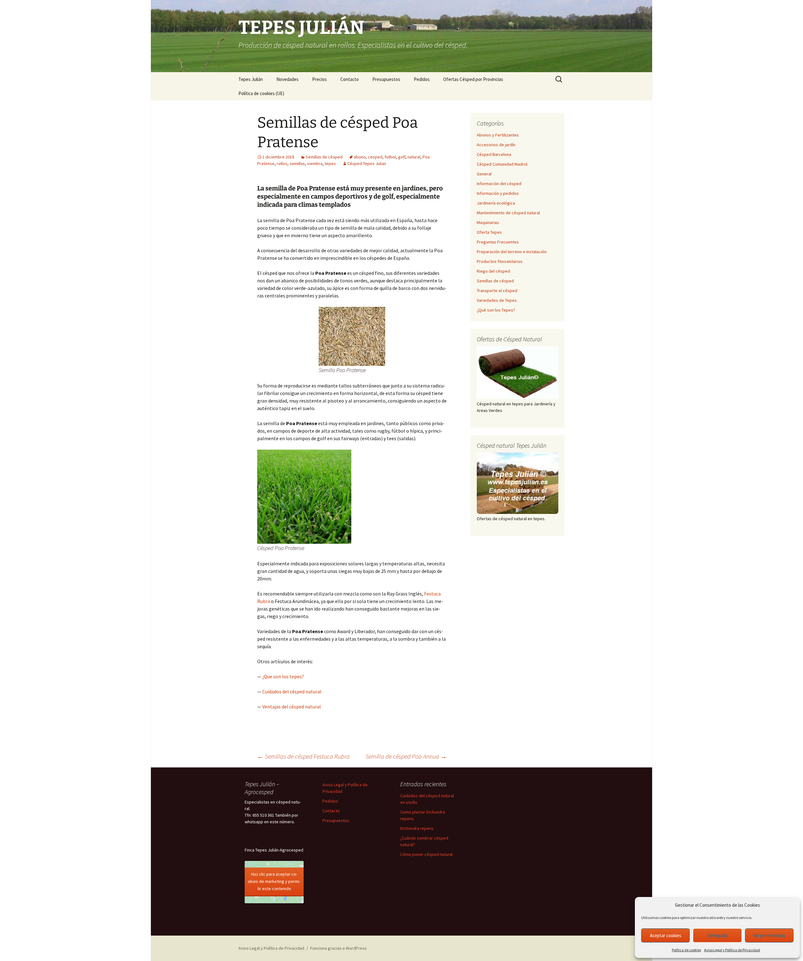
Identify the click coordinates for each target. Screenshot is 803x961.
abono (360, 157)
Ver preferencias (769, 935)
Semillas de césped (324, 157)
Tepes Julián (250, 79)
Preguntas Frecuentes (498, 242)
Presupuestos (386, 79)
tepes (330, 163)
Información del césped (499, 183)
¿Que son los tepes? (283, 676)
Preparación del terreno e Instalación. (512, 251)
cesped (375, 157)
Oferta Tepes (489, 232)
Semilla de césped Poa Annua (406, 756)
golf (401, 157)
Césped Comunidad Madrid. (502, 164)
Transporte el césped (497, 290)
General (484, 174)
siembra (314, 163)
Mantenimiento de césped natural (508, 213)
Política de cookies (686, 950)
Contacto (349, 79)
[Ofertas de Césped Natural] (517, 372)
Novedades (287, 79)
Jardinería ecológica (496, 203)
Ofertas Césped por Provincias (473, 79)
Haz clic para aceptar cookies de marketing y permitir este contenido (274, 881)
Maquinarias (488, 222)
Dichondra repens (416, 828)
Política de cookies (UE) (261, 93)
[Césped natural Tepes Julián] (517, 483)
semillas (297, 163)
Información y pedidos (498, 193)
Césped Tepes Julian (366, 163)
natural (413, 157)
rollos (282, 163)
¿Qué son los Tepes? (496, 310)
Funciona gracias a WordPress (338, 948)
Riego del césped (493, 271)
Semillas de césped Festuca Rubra (303, 756)
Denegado (717, 935)
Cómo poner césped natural (426, 854)
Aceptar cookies (665, 935)
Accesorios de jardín (496, 144)
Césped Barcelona (494, 154)
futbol (390, 157)
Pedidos (422, 79)
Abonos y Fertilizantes (498, 135)
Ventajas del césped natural (291, 706)
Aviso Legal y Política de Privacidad (732, 950)
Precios (319, 79)
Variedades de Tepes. (497, 300)
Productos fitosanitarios (500, 261)
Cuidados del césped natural (292, 691)
